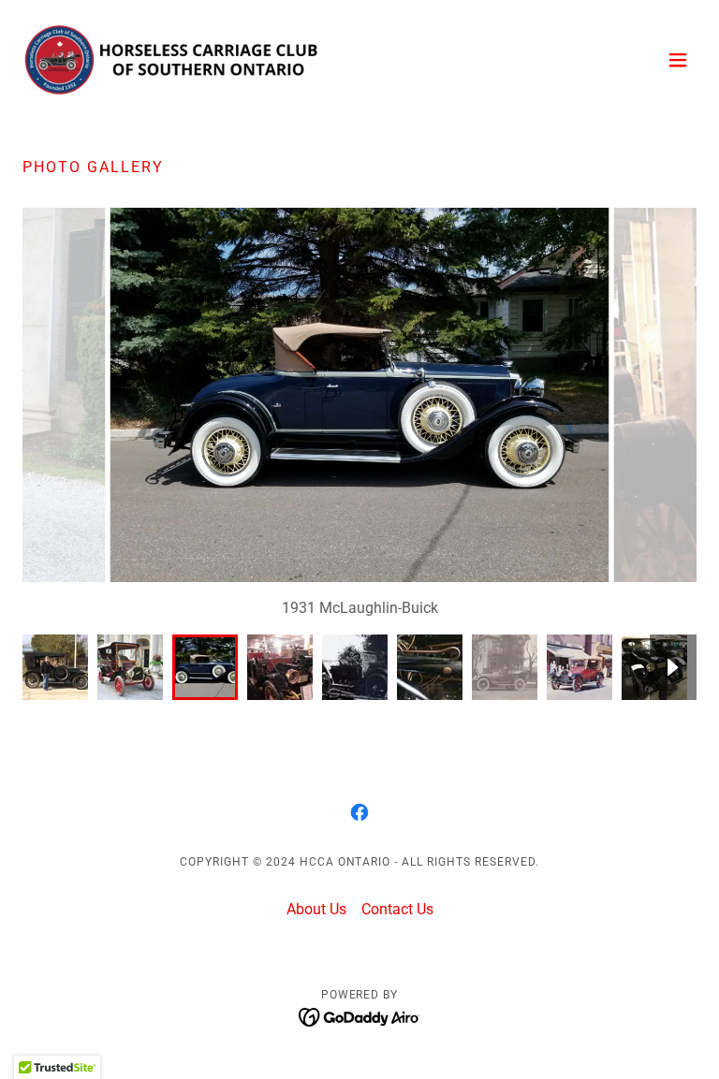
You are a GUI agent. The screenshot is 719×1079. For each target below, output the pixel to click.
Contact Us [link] (397, 909)
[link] (172, 59)
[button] (678, 60)
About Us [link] (316, 909)
